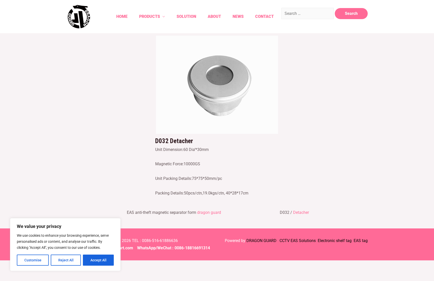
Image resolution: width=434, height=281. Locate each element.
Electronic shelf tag (335, 240)
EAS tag (360, 240)
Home (122, 16)
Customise (32, 260)
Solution (186, 16)
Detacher (301, 212)
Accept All (98, 260)
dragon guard (209, 212)
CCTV (285, 240)
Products (149, 16)
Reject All (66, 260)
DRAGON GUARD (262, 240)
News (238, 16)
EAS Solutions (304, 240)
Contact (264, 16)
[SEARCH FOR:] (308, 13)
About (214, 16)
